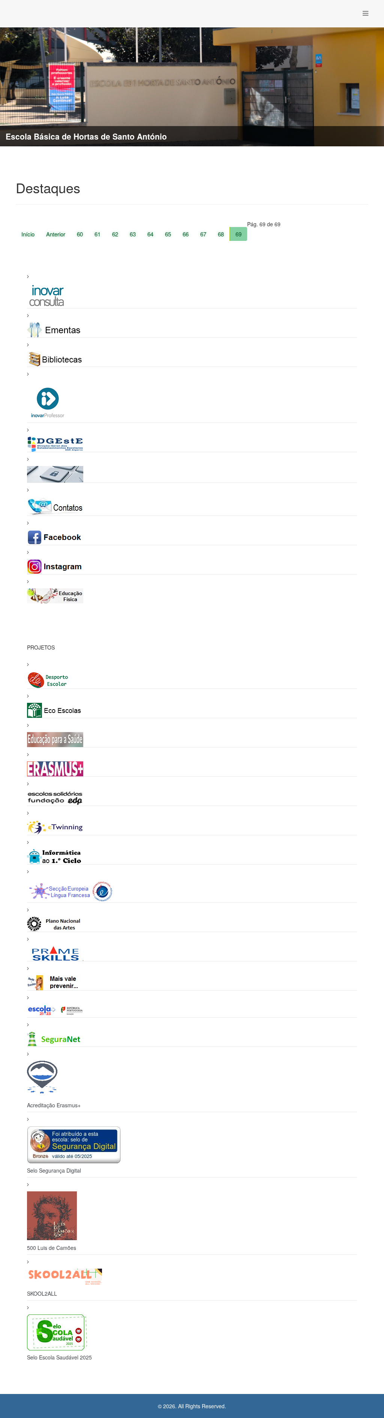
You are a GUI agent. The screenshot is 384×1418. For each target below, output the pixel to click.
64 (150, 234)
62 (115, 234)
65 (168, 234)
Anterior (55, 234)
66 (186, 234)
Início (27, 234)
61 (97, 234)
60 (80, 234)
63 (133, 234)
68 (221, 234)
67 (203, 234)
